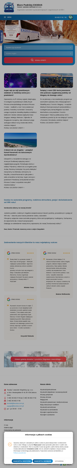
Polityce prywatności (20, 453)
